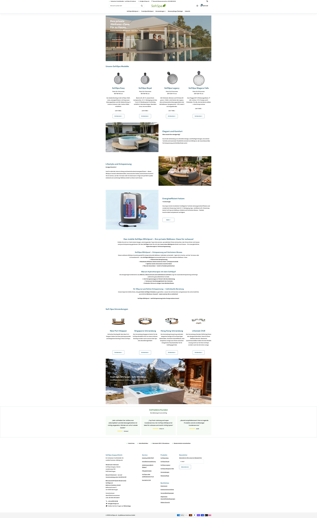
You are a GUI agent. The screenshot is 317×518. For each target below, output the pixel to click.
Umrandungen (160, 11)
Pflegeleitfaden (147, 471)
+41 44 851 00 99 (113, 501)
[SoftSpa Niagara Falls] (198, 78)
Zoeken (142, 6)
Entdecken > (118, 116)
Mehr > (168, 220)
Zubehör (187, 11)
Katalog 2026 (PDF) (148, 458)
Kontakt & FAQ (146, 480)
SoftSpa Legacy (165, 465)
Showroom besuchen (133, 40)
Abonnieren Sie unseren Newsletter (190, 458)
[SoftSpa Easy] (118, 78)
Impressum (164, 486)
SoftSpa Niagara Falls (167, 468)
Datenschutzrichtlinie (167, 489)
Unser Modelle (116, 40)
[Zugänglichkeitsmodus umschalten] (207, 1)
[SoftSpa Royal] (145, 78)
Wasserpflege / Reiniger (175, 11)
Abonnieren (185, 467)
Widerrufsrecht (165, 502)
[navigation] (156, 401)
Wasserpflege (165, 476)
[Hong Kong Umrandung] (172, 321)
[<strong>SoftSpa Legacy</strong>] (172, 78)
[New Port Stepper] (118, 321)
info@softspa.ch (113, 503)
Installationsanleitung (149, 461)
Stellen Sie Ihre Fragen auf (119, 506)
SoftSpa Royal (165, 461)
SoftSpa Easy (165, 458)
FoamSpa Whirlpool (147, 11)
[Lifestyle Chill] (198, 321)
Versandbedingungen (167, 493)
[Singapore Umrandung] (145, 321)
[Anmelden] (197, 6)
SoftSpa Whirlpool (132, 11)
